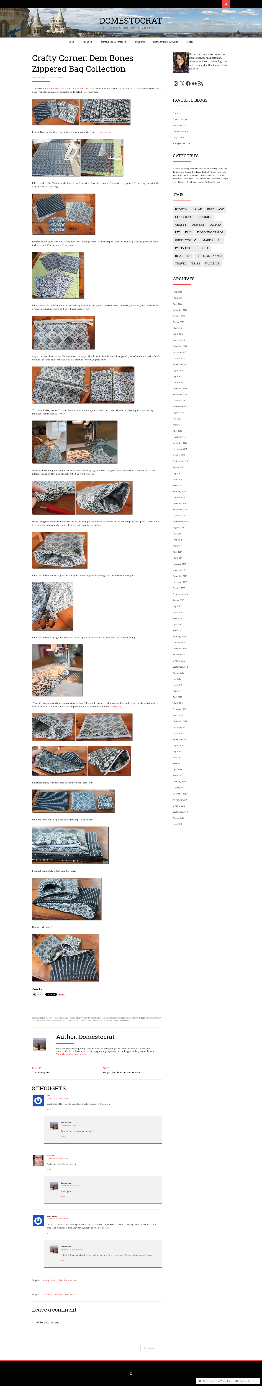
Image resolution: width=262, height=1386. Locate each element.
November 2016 (180, 394)
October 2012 (179, 660)
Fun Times (196, 172)
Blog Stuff (198, 169)
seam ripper (58, 1020)
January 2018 (179, 340)
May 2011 (177, 763)
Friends (188, 172)
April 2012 (177, 697)
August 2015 (178, 467)
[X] (182, 83)
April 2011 (177, 769)
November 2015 (180, 449)
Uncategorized (198, 182)
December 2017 (180, 346)
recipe (204, 248)
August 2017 (178, 370)
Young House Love (181, 143)
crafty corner (90, 1018)
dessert (198, 224)
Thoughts (182, 182)
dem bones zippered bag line (122, 1018)
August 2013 (178, 600)
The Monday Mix (213, 179)
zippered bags (125, 1020)
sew (83, 1020)
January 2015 (179, 497)
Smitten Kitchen (180, 119)
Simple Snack (201, 179)
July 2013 (177, 606)
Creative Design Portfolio (113, 42)
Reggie (222, 175)
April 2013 (177, 624)
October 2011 (179, 733)
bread (197, 209)
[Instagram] (176, 83)
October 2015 (179, 455)
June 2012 (177, 685)
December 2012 (180, 648)
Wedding (208, 182)
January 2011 (179, 787)
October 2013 (179, 588)
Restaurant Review (180, 179)
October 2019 (179, 316)
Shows (191, 179)
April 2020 (177, 304)
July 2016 (177, 418)
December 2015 (180, 443)
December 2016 (180, 388)
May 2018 (177, 328)
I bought (49, 88)
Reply (49, 1109)
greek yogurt (186, 240)
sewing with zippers (102, 1020)
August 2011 (178, 745)
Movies (176, 175)
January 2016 (179, 436)
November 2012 (180, 654)
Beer (192, 169)
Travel (189, 182)
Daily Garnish (179, 137)
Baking (186, 169)
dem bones (103, 1018)
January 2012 (179, 715)
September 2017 (180, 364)
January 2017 (179, 382)
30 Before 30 (178, 169)
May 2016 (177, 424)
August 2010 (178, 818)
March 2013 (178, 630)
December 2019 (180, 310)
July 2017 (177, 376)
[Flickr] (194, 83)
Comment (149, 1348)
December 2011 (180, 721)
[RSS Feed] (201, 83)
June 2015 (177, 479)
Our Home (140, 42)
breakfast (215, 209)
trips (195, 263)
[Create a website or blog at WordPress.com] (131, 1374)
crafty (79, 1018)
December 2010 (180, 793)
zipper (115, 1020)
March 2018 (178, 334)
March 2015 (178, 485)
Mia (48, 1096)
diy (136, 1018)
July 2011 (177, 751)
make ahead (212, 240)
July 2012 (177, 679)
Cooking (213, 169)
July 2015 (177, 473)
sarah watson (46, 1020)
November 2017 (180, 352)
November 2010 (180, 799)
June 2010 (177, 824)
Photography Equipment (165, 42)
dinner (215, 224)
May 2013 (177, 618)
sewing (89, 1020)
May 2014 (177, 545)
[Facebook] (188, 83)
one (132, 305)
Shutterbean (178, 113)
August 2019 (178, 322)
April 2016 (177, 430)
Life (224, 172)
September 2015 (180, 461)
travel (180, 263)
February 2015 (179, 491)
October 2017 (179, 358)
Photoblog (184, 175)
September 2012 (180, 666)
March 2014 (178, 557)
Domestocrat (131, 20)
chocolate (184, 217)
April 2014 (177, 551)
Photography (194, 175)
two (138, 305)
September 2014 (180, 521)
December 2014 (180, 503)
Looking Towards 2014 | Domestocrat (59, 1280)
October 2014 (179, 515)
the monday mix (209, 256)
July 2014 (177, 533)
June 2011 (177, 757)
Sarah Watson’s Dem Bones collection (74, 88)
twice (111, 706)
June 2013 (177, 612)
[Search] (226, 4)
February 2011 (179, 781)
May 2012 (177, 691)
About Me (87, 42)
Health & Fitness (209, 172)
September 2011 (180, 739)
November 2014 (180, 509)
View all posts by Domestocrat (71, 1054)
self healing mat (73, 1020)
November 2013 (180, 582)
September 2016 (180, 406)
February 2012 (179, 709)
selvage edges (103, 132)
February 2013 (179, 636)
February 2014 (179, 564)
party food (184, 248)
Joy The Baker (179, 125)
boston (181, 209)
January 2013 (179, 642)
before (118, 706)
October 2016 (179, 400)
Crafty (44, 1018)
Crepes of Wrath (180, 131)
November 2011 (180, 727)
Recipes (189, 42)
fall (188, 232)
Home (71, 42)
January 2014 (179, 570)
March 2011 (178, 775)
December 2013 (180, 576)
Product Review (206, 175)
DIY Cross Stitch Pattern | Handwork (58, 1294)
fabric (142, 1018)
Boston (206, 169)
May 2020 (177, 297)
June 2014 (177, 539)
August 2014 (178, 527)
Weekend (216, 182)
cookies (204, 217)
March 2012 (178, 703)
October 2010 (179, 805)
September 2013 (180, 594)
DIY (50, 1018)
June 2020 (177, 291)
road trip (183, 256)
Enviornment (178, 172)
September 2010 (180, 811)
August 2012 (178, 672)
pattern (149, 1018)
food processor (210, 232)
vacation (212, 263)
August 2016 (178, 412)
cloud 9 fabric (68, 1018)
